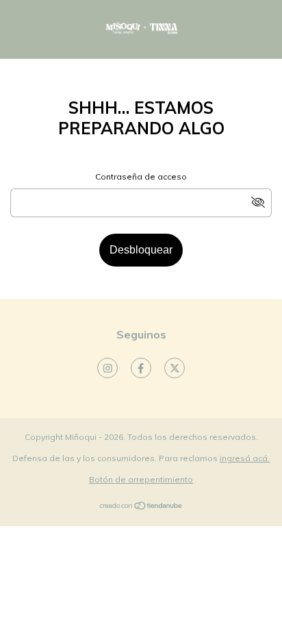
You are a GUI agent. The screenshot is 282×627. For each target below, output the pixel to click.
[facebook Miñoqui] (141, 368)
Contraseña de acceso (141, 176)
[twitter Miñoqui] (174, 368)
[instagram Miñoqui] (107, 368)
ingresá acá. (245, 458)
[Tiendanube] (141, 507)
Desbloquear (141, 250)
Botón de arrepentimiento (141, 479)
